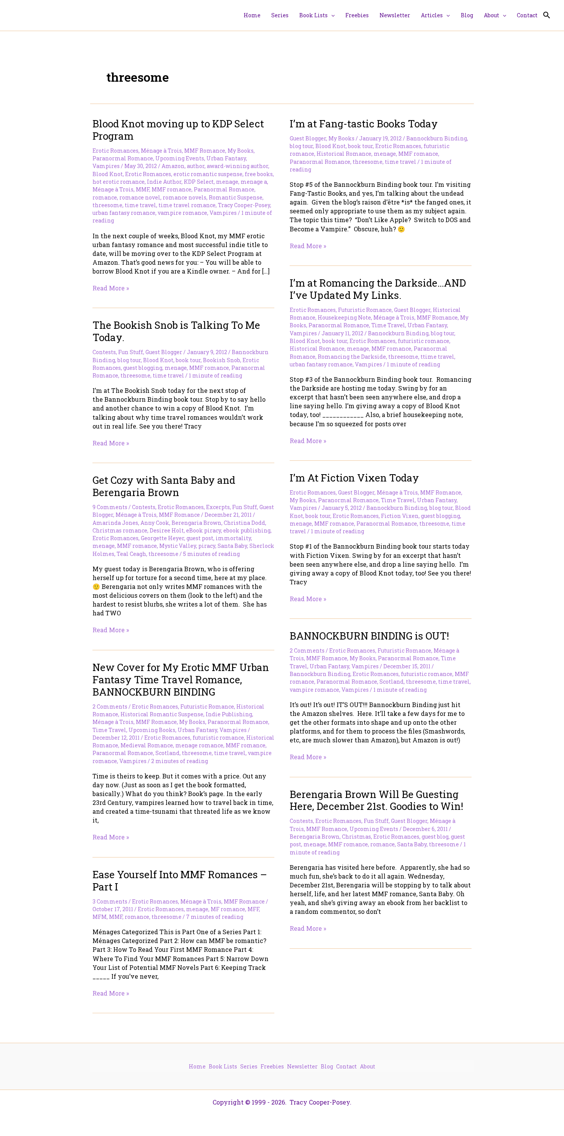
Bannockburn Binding (436, 138)
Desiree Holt (167, 530)
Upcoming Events (179, 158)
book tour (360, 146)
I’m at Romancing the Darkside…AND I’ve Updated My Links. (378, 289)
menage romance (199, 745)
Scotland (391, 681)
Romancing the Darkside (352, 356)
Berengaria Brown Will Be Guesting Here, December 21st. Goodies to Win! (376, 800)
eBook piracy (203, 530)
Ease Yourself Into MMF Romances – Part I (179, 880)
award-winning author (237, 166)
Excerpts (218, 507)
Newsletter (302, 1066)
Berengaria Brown (196, 522)
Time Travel (388, 325)
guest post (199, 538)
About (367, 1066)
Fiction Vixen (400, 515)
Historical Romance (344, 153)
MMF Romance (204, 150)
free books (259, 174)
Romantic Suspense (235, 197)
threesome (107, 205)
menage (227, 181)
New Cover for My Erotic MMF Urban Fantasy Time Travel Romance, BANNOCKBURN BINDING (180, 679)
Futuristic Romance (365, 309)
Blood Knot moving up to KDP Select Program (178, 129)
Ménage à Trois (161, 150)
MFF (253, 909)
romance (104, 197)
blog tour (301, 146)
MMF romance (171, 189)
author (195, 166)
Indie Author (164, 181)
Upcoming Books (152, 730)
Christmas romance (119, 530)
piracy (206, 545)
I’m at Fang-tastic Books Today (364, 123)
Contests (104, 352)
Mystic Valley (177, 545)
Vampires (106, 166)
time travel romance (187, 205)
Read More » (110, 288)
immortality (233, 538)
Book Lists (223, 1066)
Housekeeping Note (344, 317)
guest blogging (142, 367)
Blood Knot (107, 174)
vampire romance (182, 212)
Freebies (272, 1066)
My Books (241, 150)
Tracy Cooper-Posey (244, 205)
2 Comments (307, 650)
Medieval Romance (146, 745)
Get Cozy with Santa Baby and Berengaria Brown (163, 486)
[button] (331, 15)
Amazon (173, 166)
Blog (327, 1066)
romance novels (184, 197)
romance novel (139, 197)
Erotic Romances (115, 150)
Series (248, 1066)
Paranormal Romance (122, 158)
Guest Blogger (308, 138)
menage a (254, 181)
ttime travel (437, 356)
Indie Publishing (229, 714)
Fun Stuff (130, 352)
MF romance (228, 909)
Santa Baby (232, 545)
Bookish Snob (221, 360)
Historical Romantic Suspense (161, 714)
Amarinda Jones (115, 522)
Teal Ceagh (131, 553)
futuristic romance (423, 341)
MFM (99, 916)
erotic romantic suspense (207, 174)
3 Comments (109, 901)
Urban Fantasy (226, 158)
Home (197, 1066)
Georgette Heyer (162, 538)
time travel (140, 205)
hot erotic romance (118, 181)
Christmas (356, 836)
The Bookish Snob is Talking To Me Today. (176, 331)
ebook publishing (246, 530)
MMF (142, 189)
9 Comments (109, 507)
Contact (346, 1066)
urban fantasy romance (123, 212)
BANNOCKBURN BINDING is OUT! (369, 635)
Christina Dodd (244, 522)
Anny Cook (154, 522)
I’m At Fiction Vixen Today (354, 477)
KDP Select (199, 181)
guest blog (435, 836)
